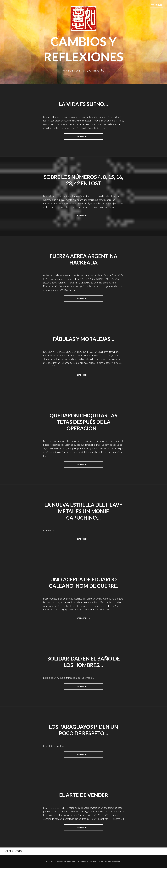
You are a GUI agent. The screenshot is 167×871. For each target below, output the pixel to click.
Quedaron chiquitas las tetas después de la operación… (83, 421)
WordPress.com (112, 861)
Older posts (13, 851)
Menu (158, 5)
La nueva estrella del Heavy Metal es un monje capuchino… (83, 511)
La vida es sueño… (83, 104)
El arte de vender (83, 795)
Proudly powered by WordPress (61, 861)
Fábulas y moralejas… (83, 339)
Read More (86, 137)
